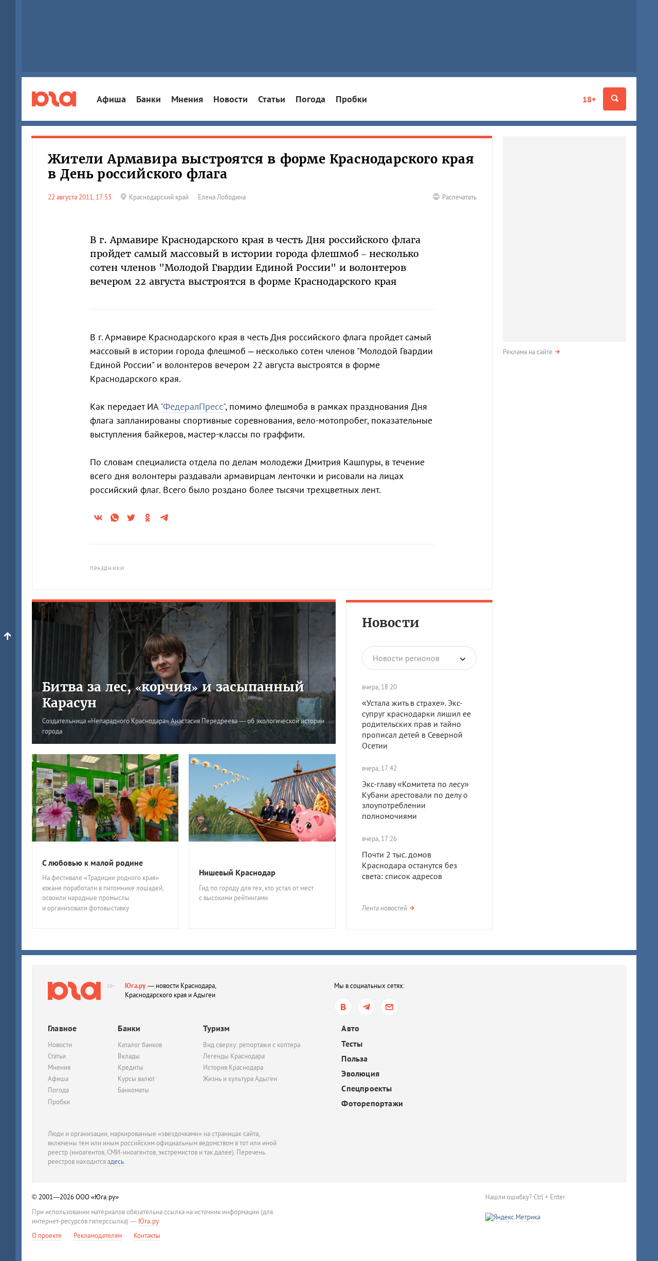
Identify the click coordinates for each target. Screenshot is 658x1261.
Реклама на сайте (528, 352)
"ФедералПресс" (192, 406)
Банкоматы (133, 1090)
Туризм (216, 1028)
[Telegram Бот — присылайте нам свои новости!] (389, 1007)
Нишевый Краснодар (237, 872)
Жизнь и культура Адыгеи (240, 1078)
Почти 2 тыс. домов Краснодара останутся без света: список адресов (409, 865)
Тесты (351, 1044)
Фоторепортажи (372, 1103)
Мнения (187, 99)
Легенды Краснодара (234, 1056)
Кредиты (130, 1067)
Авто (350, 1028)
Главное (62, 1028)
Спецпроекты (366, 1088)
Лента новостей (384, 908)
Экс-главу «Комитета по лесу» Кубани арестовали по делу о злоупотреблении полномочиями (415, 800)
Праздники (107, 568)
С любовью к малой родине (92, 862)
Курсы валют (136, 1078)
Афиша (111, 99)
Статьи (271, 99)
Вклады (129, 1056)
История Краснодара (233, 1067)
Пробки (351, 99)
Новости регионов (406, 658)
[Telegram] (366, 1007)
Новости (230, 99)
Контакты (147, 1235)
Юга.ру (135, 985)
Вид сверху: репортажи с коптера (251, 1044)
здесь (115, 1161)
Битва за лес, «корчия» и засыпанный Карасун (173, 695)
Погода (310, 99)
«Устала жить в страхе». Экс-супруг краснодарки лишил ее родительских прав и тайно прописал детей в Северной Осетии (416, 724)
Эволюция (360, 1074)
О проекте (47, 1235)
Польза (354, 1059)
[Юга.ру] (54, 99)
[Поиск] (614, 99)
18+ (589, 99)
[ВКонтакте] (343, 1007)
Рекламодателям (98, 1235)
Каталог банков (140, 1044)
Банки (148, 99)
